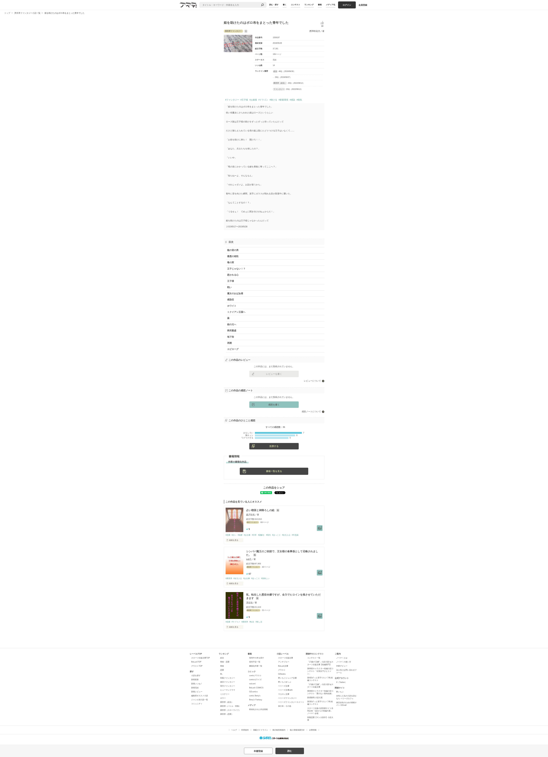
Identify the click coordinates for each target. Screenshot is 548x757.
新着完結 (195, 688)
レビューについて (312, 381)
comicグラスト (255, 675)
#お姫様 (253, 100)
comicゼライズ (255, 679)
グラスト (282, 670)
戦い (229, 287)
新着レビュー (196, 692)
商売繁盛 (231, 330)
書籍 (320, 5)
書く (285, 5)
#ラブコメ (236, 622)
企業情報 (313, 730)
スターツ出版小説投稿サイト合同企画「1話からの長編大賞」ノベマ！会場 (320, 710)
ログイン (347, 5)
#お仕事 (247, 535)
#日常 (254, 535)
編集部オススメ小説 (199, 696)
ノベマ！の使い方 (343, 662)
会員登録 (363, 5)
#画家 (240, 535)
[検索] (262, 5)
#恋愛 (228, 535)
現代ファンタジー (227, 686)
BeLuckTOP (196, 662)
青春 (222, 666)
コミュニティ (196, 704)
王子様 (230, 281)
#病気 (299, 100)
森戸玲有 (250, 514)
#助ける (273, 100)
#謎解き (261, 535)
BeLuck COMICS (256, 688)
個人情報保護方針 (297, 730)
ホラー (223, 698)
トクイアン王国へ (236, 312)
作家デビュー (341, 666)
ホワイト (231, 306)
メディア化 (330, 5)
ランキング (309, 5)
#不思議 (295, 535)
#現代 (268, 535)
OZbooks (282, 674)
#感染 (292, 100)
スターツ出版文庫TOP (200, 658)
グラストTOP (197, 666)
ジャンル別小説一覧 (199, 700)
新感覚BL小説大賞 (315, 697)
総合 (222, 658)
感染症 (230, 299)
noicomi (252, 684)
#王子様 (244, 100)
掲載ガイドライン (260, 730)
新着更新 (195, 679)
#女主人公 (286, 535)
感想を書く (274, 404)
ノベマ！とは (341, 658)
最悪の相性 (233, 256)
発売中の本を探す (256, 658)
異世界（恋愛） (226, 714)
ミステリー (224, 694)
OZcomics (253, 692)
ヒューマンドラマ (227, 690)
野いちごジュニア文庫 (287, 678)
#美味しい (265, 578)
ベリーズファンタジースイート (291, 702)
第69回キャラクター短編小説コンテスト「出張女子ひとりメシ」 (320, 671)
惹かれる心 (233, 275)
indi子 (248, 559)
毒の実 (230, 262)
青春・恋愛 (224, 662)
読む (289, 751)
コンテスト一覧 (313, 658)
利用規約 (245, 730)
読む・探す (274, 5)
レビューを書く (274, 374)
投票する (274, 446)
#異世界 (229, 578)
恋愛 (222, 670)
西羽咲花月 (314, 31)
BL (221, 674)
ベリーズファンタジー (287, 698)
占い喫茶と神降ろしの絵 (260, 510)
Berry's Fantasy (255, 700)
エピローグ (233, 349)
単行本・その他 (284, 706)
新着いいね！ (196, 684)
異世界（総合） (226, 702)
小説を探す (196, 675)
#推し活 (259, 622)
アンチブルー (283, 662)
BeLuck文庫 (283, 666)
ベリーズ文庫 (283, 686)
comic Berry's (254, 696)
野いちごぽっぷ (284, 682)
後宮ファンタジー (227, 682)
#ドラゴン (263, 100)
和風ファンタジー (227, 678)
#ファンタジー (232, 100)
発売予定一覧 (254, 662)
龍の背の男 (233, 250)
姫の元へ (231, 324)
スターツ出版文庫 (285, 658)
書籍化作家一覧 (255, 666)
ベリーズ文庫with (285, 690)
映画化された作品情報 (258, 709)
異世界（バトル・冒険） (230, 706)
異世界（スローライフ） (230, 710)
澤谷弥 (249, 602)
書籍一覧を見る (274, 471)
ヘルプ (234, 730)
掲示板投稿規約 (278, 730)
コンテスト (295, 5)
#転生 (251, 622)
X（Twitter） (341, 682)
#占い (234, 535)
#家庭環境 (283, 100)
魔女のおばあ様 (235, 293)
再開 (229, 343)
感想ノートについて (311, 411)
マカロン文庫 (283, 694)
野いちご (340, 692)
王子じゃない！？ (236, 268)
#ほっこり (276, 535)
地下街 (230, 337)
